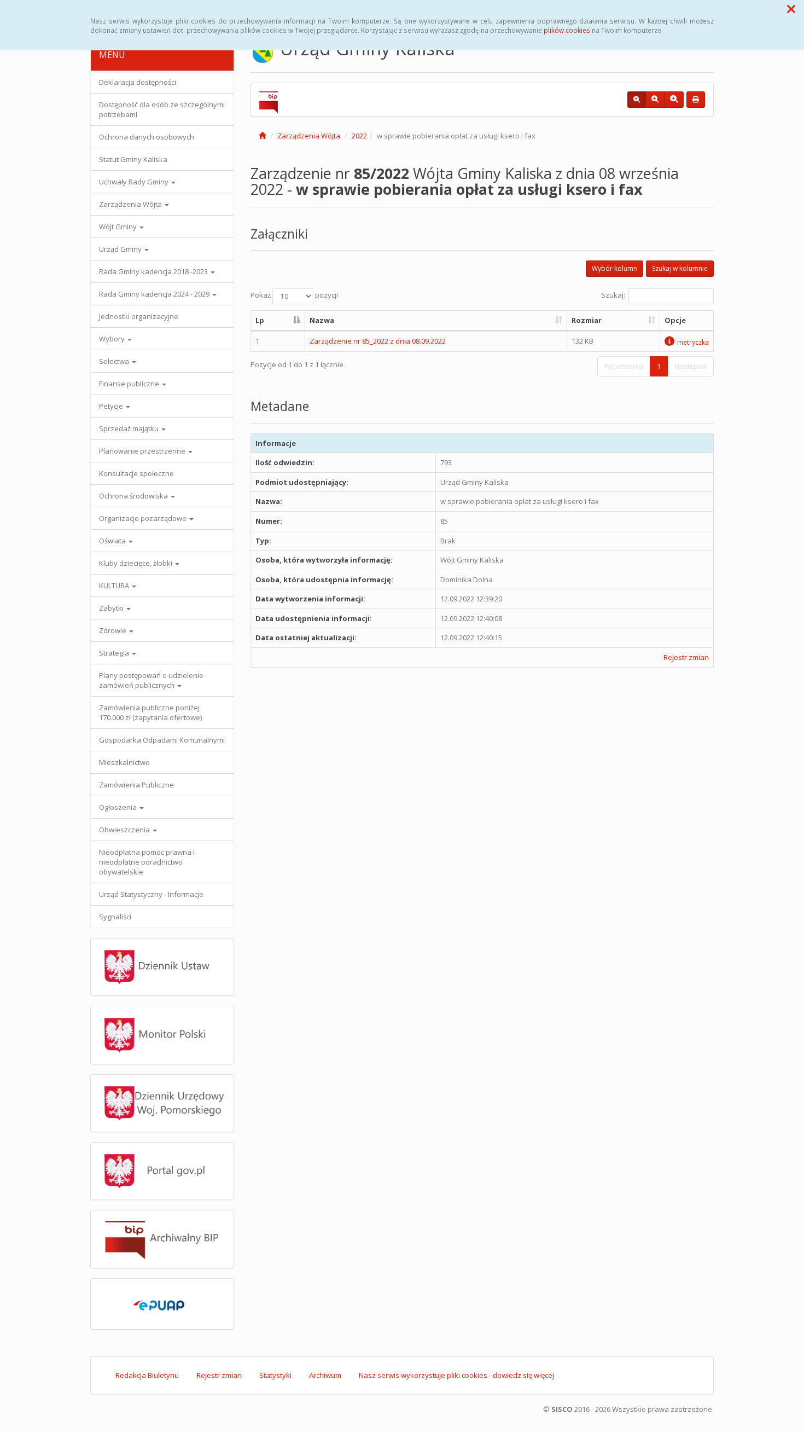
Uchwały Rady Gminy (134, 182)
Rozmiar (587, 320)
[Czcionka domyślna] (636, 99)
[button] (791, 9)
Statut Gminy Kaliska (133, 159)
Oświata (113, 541)
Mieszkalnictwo (124, 762)
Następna (690, 366)
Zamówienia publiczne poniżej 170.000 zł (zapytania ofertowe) (150, 712)
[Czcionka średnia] (655, 99)
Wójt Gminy (118, 226)
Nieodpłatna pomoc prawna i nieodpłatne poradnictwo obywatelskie (147, 862)
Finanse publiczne (130, 384)
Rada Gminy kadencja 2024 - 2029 (155, 294)
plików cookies (567, 30)
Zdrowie (113, 630)
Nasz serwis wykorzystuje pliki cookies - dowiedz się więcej (456, 1375)
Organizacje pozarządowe (143, 518)
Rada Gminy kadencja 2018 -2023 (154, 271)
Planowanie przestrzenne (143, 451)
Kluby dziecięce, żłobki (136, 563)
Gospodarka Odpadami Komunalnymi (162, 740)
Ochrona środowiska (134, 496)
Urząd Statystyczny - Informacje (151, 894)
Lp (259, 320)
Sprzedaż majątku (129, 428)
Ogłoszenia (118, 807)
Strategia (115, 653)
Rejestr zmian (686, 657)
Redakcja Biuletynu (147, 1375)
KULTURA (115, 585)
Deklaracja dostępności (137, 82)
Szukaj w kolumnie (680, 268)
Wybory (112, 339)
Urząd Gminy (121, 249)
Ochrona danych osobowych (146, 137)
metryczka (693, 342)
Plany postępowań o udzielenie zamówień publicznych (151, 680)
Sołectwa (115, 361)
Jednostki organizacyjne (138, 316)
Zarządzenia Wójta (131, 204)
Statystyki (275, 1375)
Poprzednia (623, 366)
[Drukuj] (695, 99)
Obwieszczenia (125, 830)
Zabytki (112, 608)
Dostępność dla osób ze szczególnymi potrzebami (162, 109)
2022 (359, 136)
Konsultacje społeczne (136, 473)
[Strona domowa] (262, 136)
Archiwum (325, 1375)
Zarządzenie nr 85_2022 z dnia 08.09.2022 (378, 341)
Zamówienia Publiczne (136, 785)
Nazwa (322, 320)
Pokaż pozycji (294, 295)
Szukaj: (613, 295)
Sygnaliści (115, 917)
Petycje (112, 406)
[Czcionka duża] (674, 99)
